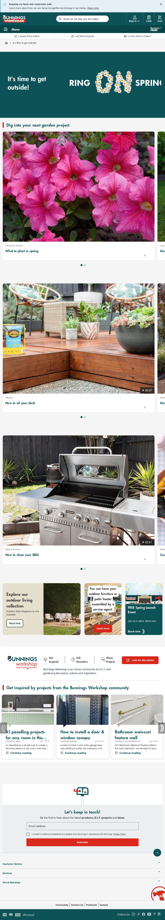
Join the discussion (143, 660)
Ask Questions (82, 659)
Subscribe (82, 842)
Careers (104, 904)
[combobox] (82, 19)
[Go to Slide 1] (81, 265)
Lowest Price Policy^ (29, 36)
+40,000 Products (84, 36)
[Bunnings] (14, 21)
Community (62, 904)
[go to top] (157, 853)
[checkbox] (28, 834)
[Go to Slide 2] (85, 265)
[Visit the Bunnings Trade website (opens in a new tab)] (155, 29)
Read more (93, 8)
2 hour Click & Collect (139, 36)
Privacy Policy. (119, 834)
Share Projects (110, 659)
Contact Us (77, 904)
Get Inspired (53, 659)
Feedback (91, 904)
